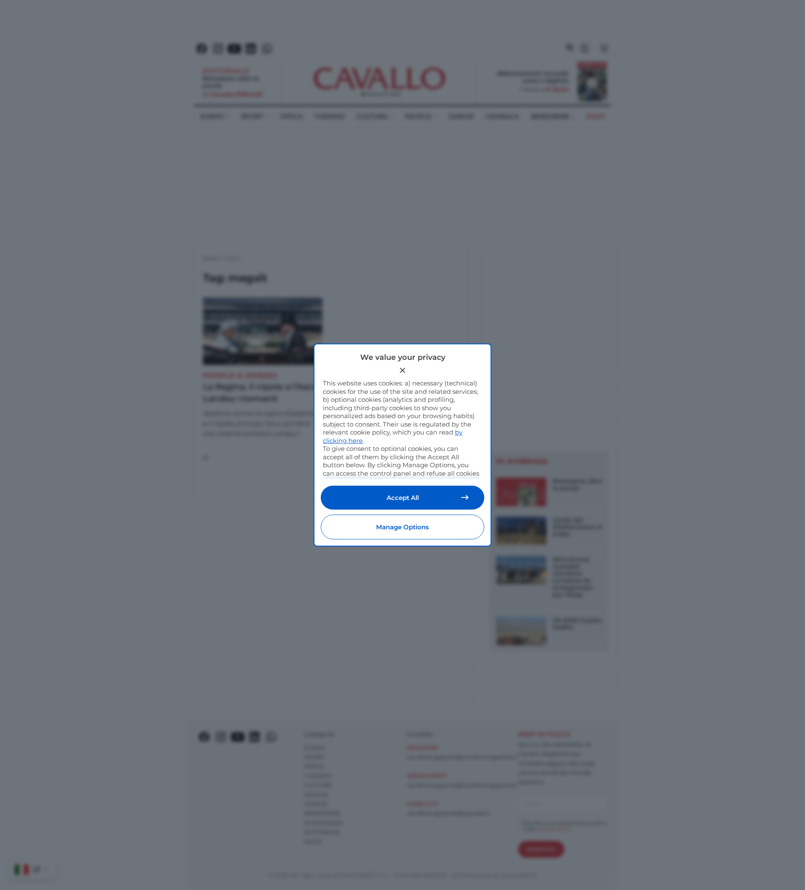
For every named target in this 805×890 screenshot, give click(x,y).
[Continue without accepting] (402, 370)
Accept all (403, 498)
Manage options (402, 527)
